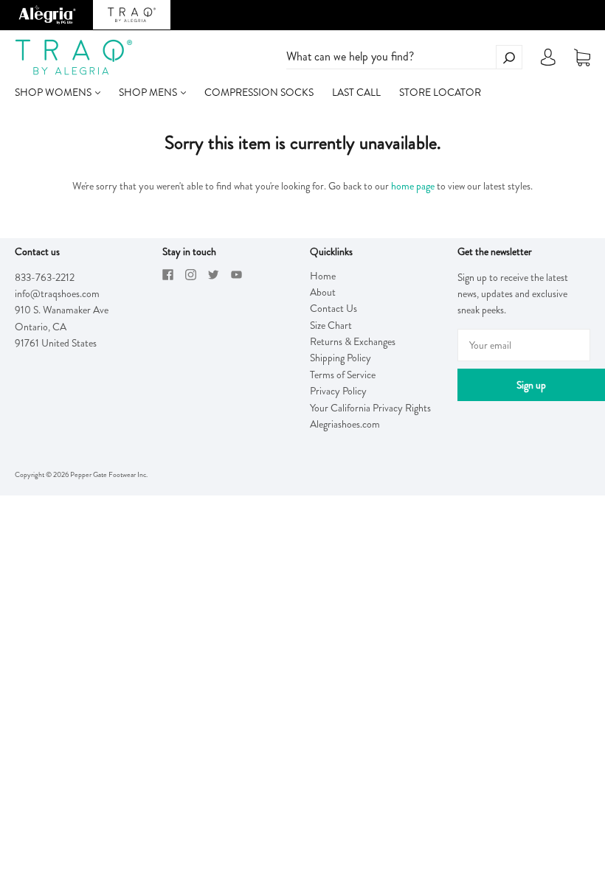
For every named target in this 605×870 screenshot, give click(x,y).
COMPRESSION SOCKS (259, 92)
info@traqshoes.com (57, 293)
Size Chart (331, 325)
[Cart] (582, 57)
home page (413, 185)
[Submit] (509, 57)
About (323, 292)
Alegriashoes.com (345, 424)
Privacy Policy (338, 390)
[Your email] (523, 345)
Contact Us (333, 308)
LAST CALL (356, 92)
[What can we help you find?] (404, 56)
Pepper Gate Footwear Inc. (109, 474)
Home (323, 275)
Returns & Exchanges (352, 341)
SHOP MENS (149, 92)
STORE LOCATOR (440, 92)
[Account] (548, 61)
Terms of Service (343, 374)
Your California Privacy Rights (370, 407)
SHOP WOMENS (54, 92)
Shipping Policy (340, 357)
